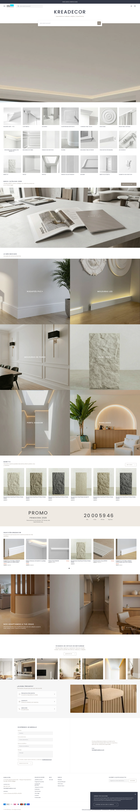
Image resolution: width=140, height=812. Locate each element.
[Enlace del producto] (14, 484)
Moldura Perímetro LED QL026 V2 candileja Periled (36, 561)
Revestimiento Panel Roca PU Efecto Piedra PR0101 (13, 497)
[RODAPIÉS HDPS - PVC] (12, 116)
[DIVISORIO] (51, 116)
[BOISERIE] (89, 164)
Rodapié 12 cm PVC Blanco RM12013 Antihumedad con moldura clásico (12, 561)
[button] (134, 6)
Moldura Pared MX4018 (53, 561)
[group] (14, 484)
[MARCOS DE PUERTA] (108, 164)
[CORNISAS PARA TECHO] (89, 116)
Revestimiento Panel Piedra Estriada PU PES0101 (80, 497)
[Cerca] (135, 794)
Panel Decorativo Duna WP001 (100, 561)
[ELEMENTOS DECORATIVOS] (127, 164)
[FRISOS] (31, 164)
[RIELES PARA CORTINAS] (127, 116)
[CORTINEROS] (31, 116)
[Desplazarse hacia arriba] (138, 810)
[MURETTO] (12, 164)
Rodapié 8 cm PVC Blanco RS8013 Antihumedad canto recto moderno (124, 561)
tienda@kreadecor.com (98, 750)
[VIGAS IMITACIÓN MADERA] (108, 139)
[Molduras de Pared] (31, 139)
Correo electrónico (22, 736)
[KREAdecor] (10, 6)
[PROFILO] (51, 164)
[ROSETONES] (108, 116)
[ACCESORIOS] (127, 139)
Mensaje (19, 749)
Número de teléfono (22, 743)
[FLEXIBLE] (70, 139)
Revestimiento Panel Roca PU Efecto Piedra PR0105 (58, 497)
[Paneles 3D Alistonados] (70, 164)
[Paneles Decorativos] (51, 139)
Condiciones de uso (47, 759)
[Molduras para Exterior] (89, 139)
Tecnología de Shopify (16, 809)
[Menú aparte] (5, 6)
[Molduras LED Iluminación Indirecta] (12, 139)
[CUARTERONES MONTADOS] (70, 116)
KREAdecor (9, 809)
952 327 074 (7, 786)
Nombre (19, 730)
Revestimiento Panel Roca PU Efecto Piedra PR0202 (103, 497)
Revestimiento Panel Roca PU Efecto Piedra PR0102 (36, 497)
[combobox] (31, 6)
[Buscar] (17, 6)
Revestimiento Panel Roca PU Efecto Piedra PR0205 (125, 497)
